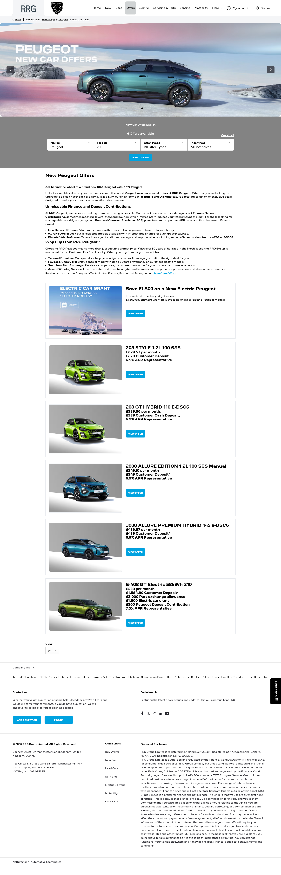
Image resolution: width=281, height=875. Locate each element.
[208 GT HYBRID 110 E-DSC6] (85, 429)
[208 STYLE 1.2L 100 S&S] (85, 369)
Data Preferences (178, 677)
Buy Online (112, 751)
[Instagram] (154, 713)
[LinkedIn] (160, 713)
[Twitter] (148, 713)
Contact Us (112, 801)
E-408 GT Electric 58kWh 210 (159, 584)
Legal (77, 677)
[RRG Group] (28, 8)
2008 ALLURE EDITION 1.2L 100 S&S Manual (176, 466)
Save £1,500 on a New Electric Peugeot (171, 288)
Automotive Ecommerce (46, 862)
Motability (111, 793)
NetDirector (20, 862)
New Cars (111, 760)
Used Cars (111, 768)
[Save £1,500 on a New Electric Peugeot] (85, 310)
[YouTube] (167, 713)
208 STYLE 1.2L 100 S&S (153, 347)
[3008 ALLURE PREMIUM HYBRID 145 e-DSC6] (85, 547)
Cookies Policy (200, 677)
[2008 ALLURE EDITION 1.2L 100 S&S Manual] (85, 488)
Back (18, 19)
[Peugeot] (57, 8)
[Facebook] (142, 713)
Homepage (48, 19)
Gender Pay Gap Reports (227, 677)
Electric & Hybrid (115, 785)
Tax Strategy (117, 677)
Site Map (133, 677)
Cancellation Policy (153, 677)
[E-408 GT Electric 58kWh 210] (85, 606)
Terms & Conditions (25, 677)
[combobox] (52, 650)
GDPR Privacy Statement (55, 677)
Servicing (111, 776)
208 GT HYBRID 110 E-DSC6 (157, 407)
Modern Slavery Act (95, 677)
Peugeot (63, 19)
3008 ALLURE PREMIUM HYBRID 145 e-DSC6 (177, 525)
